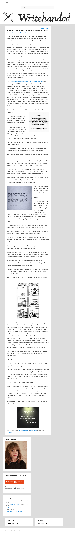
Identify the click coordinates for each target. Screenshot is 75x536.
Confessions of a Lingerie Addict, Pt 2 (16, 507)
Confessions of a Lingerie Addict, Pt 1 (16, 511)
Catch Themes (66, 533)
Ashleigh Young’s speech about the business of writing (27, 81)
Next (47, 28)
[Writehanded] (37, 17)
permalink (9, 432)
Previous (42, 28)
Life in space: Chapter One (13, 504)
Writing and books (23, 430)
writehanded (27, 32)
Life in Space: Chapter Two (13, 500)
